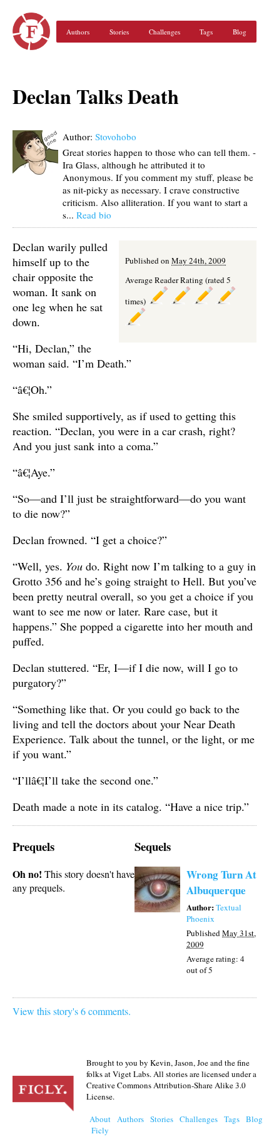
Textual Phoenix (213, 913)
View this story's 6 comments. (72, 1011)
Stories (119, 31)
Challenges (164, 31)
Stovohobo (115, 136)
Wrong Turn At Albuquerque (221, 882)
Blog (239, 31)
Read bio (93, 215)
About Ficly (100, 1124)
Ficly (31, 31)
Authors (77, 31)
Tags (206, 31)
